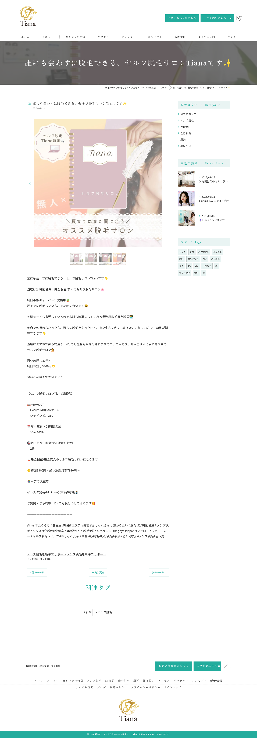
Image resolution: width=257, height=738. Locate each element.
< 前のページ (37, 572)
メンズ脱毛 (33, 559)
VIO (196, 265)
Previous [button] (30, 183)
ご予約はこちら (216, 18)
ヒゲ (181, 265)
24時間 (184, 127)
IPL (189, 265)
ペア (205, 258)
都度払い (185, 146)
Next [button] (165, 183)
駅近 (183, 139)
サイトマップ (172, 687)
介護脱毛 (207, 265)
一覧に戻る (98, 572)
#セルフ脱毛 (103, 612)
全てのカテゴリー (191, 114)
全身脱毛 (185, 133)
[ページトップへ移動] (227, 666)
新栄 (181, 258)
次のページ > (159, 572)
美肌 (196, 272)
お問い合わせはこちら (182, 18)
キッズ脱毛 (184, 272)
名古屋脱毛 (203, 251)
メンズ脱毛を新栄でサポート (46, 554)
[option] (98, 183)
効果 (192, 251)
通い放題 (215, 258)
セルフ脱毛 (193, 258)
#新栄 (88, 612)
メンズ (182, 251)
